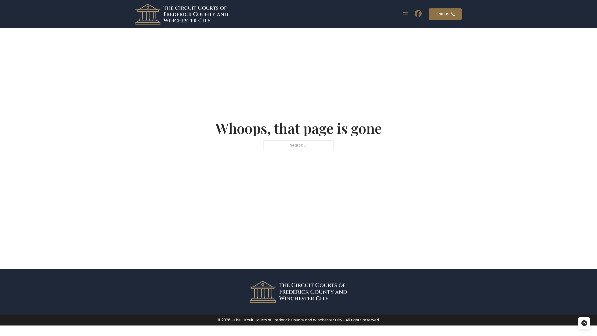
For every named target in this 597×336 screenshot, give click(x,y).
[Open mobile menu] (405, 14)
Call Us (442, 14)
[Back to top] (584, 323)
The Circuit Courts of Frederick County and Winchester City (288, 320)
